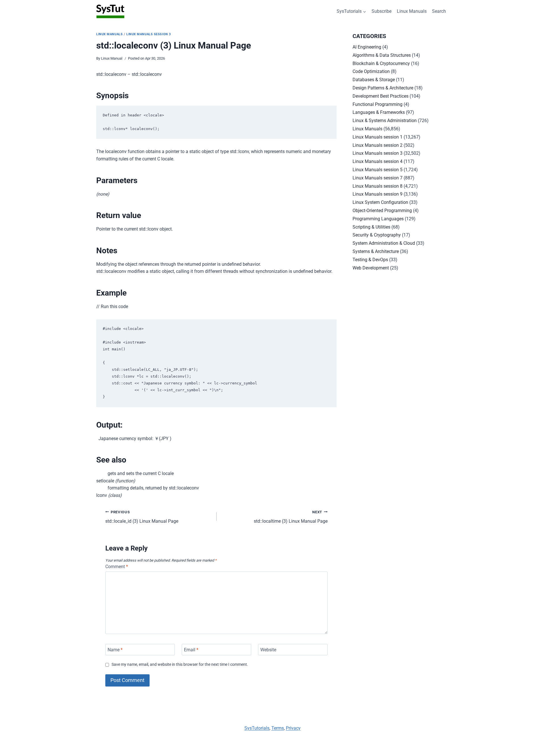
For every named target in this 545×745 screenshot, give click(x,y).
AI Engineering (367, 47)
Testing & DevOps (370, 259)
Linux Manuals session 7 (378, 178)
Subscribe (381, 11)
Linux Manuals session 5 (378, 169)
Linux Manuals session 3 (148, 34)
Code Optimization (371, 71)
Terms (277, 728)
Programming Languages (378, 218)
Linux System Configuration (380, 202)
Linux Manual (111, 58)
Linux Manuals (412, 11)
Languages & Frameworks (379, 112)
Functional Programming (378, 104)
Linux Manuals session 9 (378, 194)
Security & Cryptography (377, 235)
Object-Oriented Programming (382, 210)
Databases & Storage (374, 79)
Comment (116, 566)
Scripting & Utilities (371, 227)
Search (439, 11)
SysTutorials (256, 728)
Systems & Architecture (376, 251)
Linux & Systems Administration (385, 120)
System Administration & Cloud (384, 243)
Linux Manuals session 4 (378, 161)
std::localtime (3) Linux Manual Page (291, 517)
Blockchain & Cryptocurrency (381, 63)
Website (268, 649)
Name (115, 649)
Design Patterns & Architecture (383, 88)
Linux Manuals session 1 (378, 137)
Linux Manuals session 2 (378, 145)
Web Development (371, 268)
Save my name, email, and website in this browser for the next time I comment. (180, 664)
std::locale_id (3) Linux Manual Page (141, 517)
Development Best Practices (380, 96)
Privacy (293, 728)
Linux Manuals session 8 (378, 186)
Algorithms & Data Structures (382, 55)
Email (191, 649)
